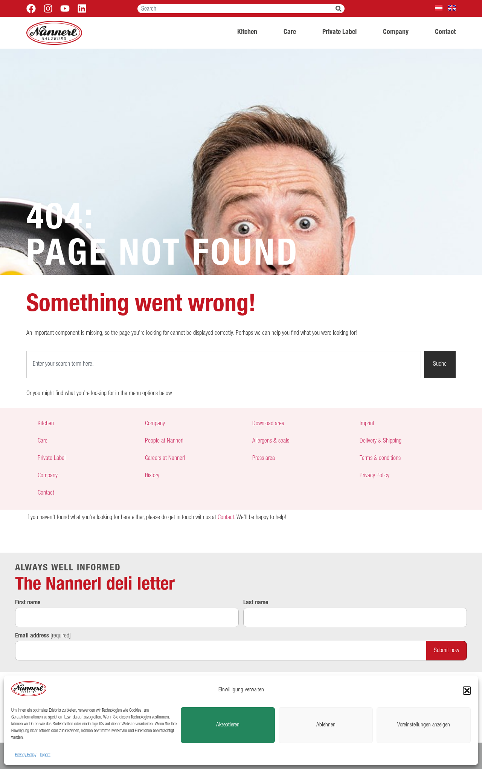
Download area (268, 424)
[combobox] (236, 8)
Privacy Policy (25, 755)
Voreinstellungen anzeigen (423, 725)
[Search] (340, 8)
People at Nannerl (164, 441)
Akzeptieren (227, 725)
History (152, 476)
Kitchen (247, 32)
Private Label (339, 32)
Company (396, 32)
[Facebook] (31, 8)
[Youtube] (65, 8)
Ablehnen (326, 725)
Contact (445, 32)
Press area (263, 459)
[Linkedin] (82, 8)
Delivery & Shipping (380, 441)
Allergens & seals (270, 441)
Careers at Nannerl (165, 459)
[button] (467, 690)
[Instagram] (48, 8)
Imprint (45, 755)
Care (290, 32)
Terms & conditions (380, 459)
